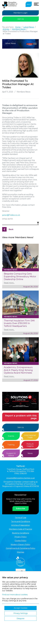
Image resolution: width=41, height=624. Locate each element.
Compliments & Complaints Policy (20, 548)
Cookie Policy (20, 541)
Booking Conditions (20, 533)
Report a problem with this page (21, 417)
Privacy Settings (21, 613)
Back (11, 229)
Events (11, 436)
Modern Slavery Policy (20, 544)
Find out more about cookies (14, 595)
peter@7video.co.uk (11, 215)
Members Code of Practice (20, 529)
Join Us (20, 19)
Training (11, 445)
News (30, 453)
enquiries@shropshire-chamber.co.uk (20, 478)
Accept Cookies (20, 608)
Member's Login (20, 13)
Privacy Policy (21, 537)
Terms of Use (20, 518)
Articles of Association (20, 525)
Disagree (20, 618)
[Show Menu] (36, 4)
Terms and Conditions (20, 521)
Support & (11, 454)
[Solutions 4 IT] (20, 401)
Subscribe (20, 508)
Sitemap (20, 552)
